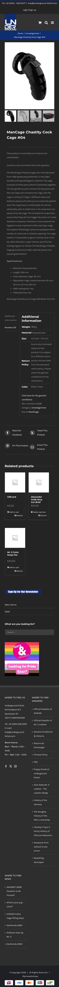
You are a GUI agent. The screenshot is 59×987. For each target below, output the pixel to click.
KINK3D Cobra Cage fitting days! (15, 916)
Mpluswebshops (30, 976)
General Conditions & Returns (43, 733)
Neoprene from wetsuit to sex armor (41, 846)
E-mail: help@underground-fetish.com (15, 732)
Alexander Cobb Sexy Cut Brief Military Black (38, 501)
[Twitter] (10, 766)
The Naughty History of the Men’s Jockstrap (42, 815)
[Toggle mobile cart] (40, 22)
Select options (39, 512)
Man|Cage (34, 412)
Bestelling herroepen (39, 860)
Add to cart (14, 512)
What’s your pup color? (15, 904)
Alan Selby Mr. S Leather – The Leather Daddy (41, 789)
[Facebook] (6, 766)
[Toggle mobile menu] (52, 22)
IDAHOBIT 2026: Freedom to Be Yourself (14, 891)
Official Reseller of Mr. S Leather (43, 722)
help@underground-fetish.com (42, 3)
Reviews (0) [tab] (10, 327)
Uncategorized (39, 407)
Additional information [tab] (11, 318)
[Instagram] (15, 766)
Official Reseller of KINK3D (43, 711)
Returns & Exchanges (39, 745)
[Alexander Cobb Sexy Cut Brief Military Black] (39, 482)
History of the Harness (40, 802)
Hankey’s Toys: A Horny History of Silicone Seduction (43, 831)
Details (20, 515)
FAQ (35, 762)
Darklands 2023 (14, 925)
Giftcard (11, 497)
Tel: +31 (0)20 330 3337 (16, 724)
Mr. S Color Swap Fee (13, 553)
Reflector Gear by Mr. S (15, 934)
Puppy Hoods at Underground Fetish (41, 773)
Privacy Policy (41, 754)
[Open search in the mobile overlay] (46, 22)
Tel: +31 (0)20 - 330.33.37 (13, 3)
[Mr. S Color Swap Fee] (15, 538)
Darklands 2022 (14, 944)
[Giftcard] (15, 482)
